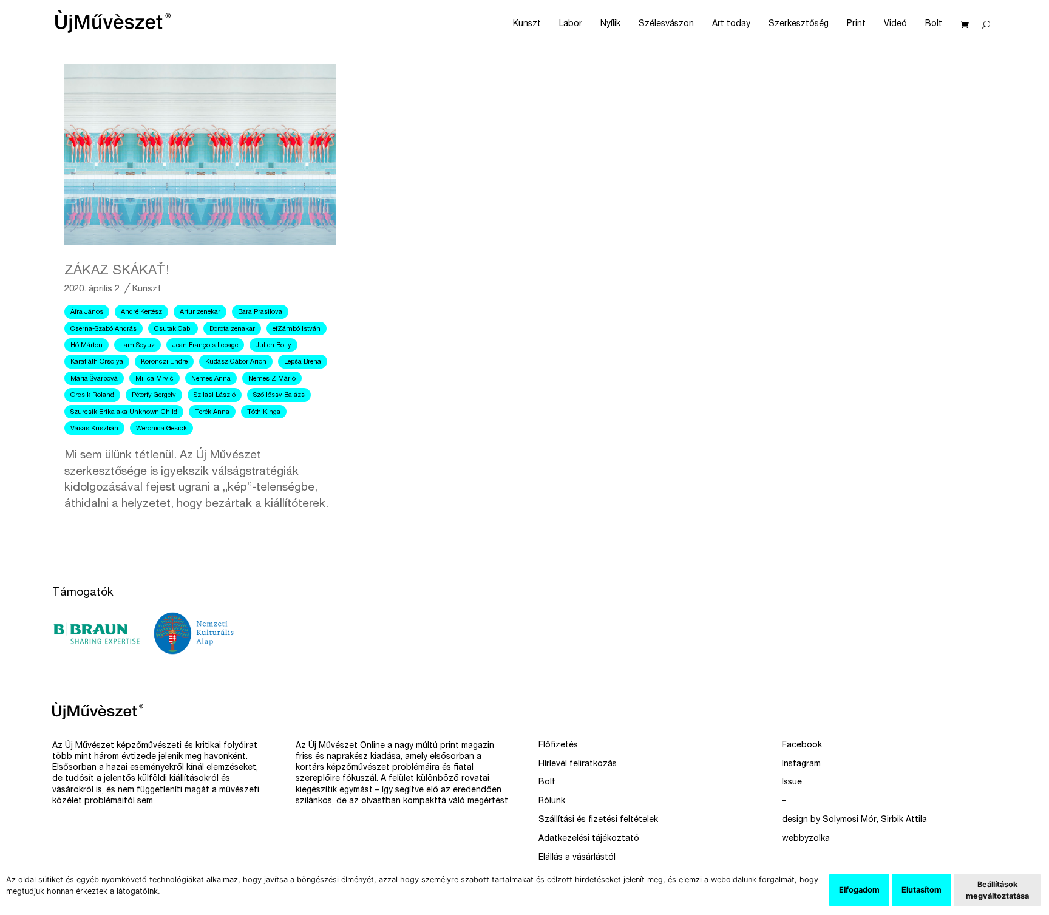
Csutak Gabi (173, 329)
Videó (895, 24)
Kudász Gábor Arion (235, 362)
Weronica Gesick (161, 429)
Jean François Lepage (205, 345)
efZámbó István (297, 329)
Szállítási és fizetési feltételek (598, 820)
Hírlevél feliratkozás (577, 764)
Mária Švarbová (94, 379)
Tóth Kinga (263, 412)
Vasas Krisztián (94, 429)
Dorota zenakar (232, 329)
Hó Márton (86, 345)
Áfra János (86, 312)
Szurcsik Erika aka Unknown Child (123, 412)
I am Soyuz (137, 345)
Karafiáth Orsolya (96, 362)
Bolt (933, 24)
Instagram (801, 764)
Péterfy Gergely (154, 395)
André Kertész (141, 312)
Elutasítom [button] (921, 889)
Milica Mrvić (154, 379)
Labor (570, 24)
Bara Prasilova (260, 312)
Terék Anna (212, 412)
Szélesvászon (666, 24)
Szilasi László (215, 395)
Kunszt (527, 24)
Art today (731, 24)
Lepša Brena (302, 362)
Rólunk (551, 801)
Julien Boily (273, 345)
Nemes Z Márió (272, 379)
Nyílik (610, 24)
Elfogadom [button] (859, 889)
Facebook (802, 745)
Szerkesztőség (799, 24)
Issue (792, 782)
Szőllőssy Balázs (279, 395)
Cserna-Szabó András (103, 329)
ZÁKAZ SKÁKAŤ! (116, 271)
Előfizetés (558, 745)
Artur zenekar (200, 312)
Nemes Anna (211, 379)
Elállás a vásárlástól (577, 858)
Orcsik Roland (92, 395)
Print (856, 24)
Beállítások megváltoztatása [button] (997, 890)
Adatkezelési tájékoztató (588, 839)
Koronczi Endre (164, 362)
